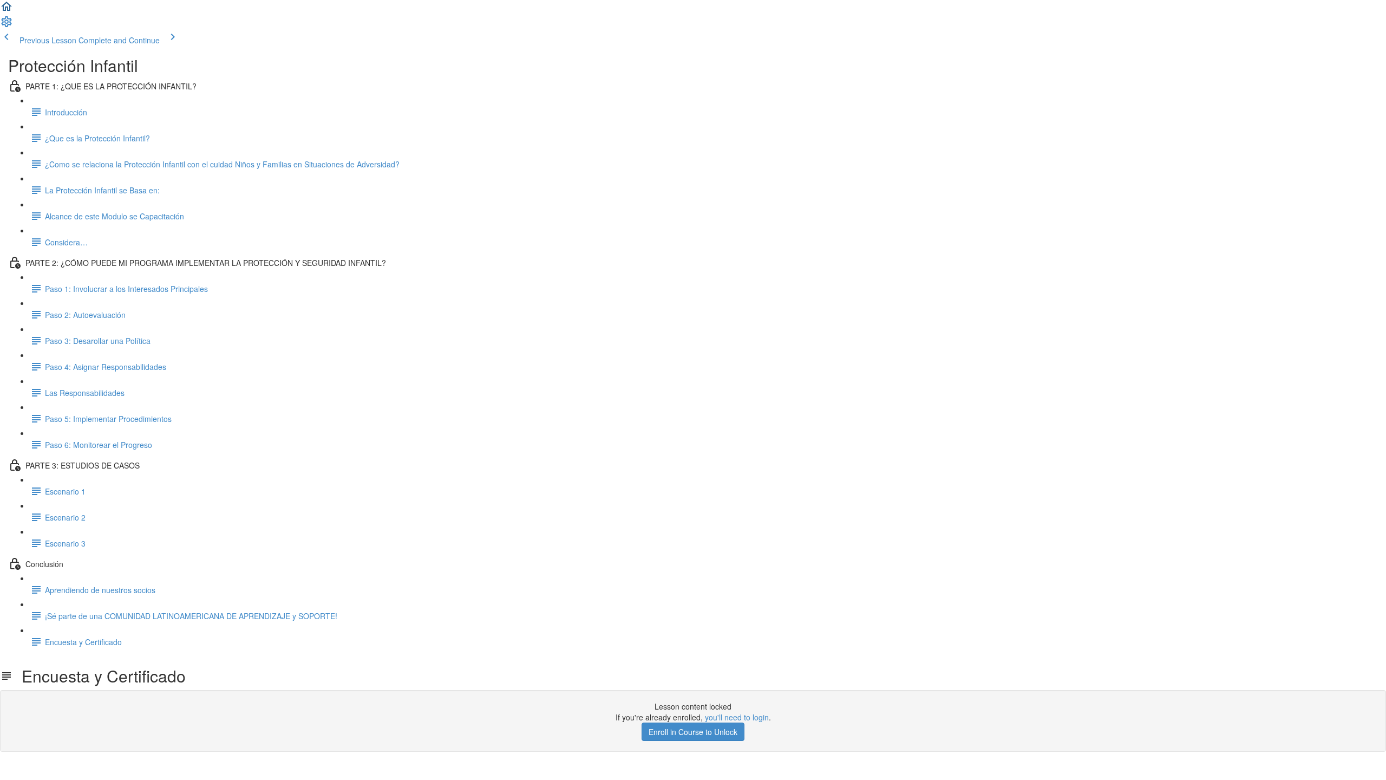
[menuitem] (6, 25)
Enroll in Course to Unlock (693, 731)
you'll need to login (737, 717)
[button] (6, 9)
